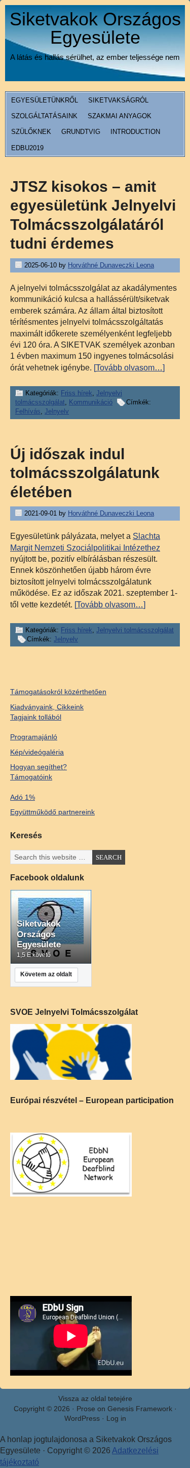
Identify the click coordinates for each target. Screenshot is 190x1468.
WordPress (82, 1418)
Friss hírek (76, 393)
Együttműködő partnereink (52, 812)
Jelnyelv (57, 411)
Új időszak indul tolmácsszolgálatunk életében (85, 473)
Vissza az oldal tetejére (95, 1398)
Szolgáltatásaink (44, 116)
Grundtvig (80, 131)
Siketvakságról (118, 100)
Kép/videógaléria (37, 752)
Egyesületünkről (44, 100)
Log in (116, 1418)
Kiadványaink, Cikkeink (47, 707)
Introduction (135, 131)
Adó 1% (22, 797)
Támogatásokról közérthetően (58, 692)
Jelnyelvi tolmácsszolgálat (135, 630)
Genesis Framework (139, 1409)
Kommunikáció (90, 402)
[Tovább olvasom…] (129, 367)
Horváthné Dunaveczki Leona (111, 265)
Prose (86, 1409)
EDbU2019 (27, 148)
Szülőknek (31, 131)
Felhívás (28, 411)
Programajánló (33, 737)
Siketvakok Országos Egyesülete (95, 28)
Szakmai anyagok (119, 116)
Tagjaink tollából (35, 717)
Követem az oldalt (46, 974)
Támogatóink (31, 777)
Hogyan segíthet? (38, 767)
